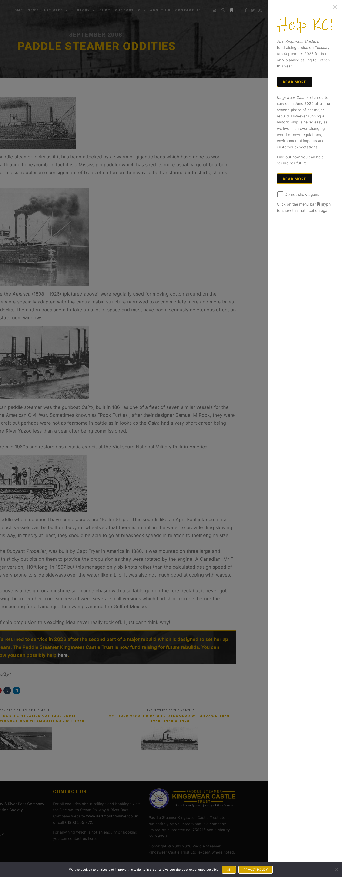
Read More (294, 82)
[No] (336, 869)
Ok (229, 869)
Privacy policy (256, 869)
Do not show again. (301, 194)
